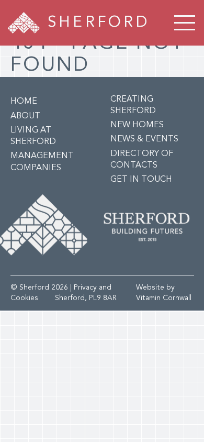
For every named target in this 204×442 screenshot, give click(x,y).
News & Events (144, 139)
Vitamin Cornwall (163, 298)
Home (23, 101)
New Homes (137, 125)
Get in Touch (141, 179)
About (25, 116)
